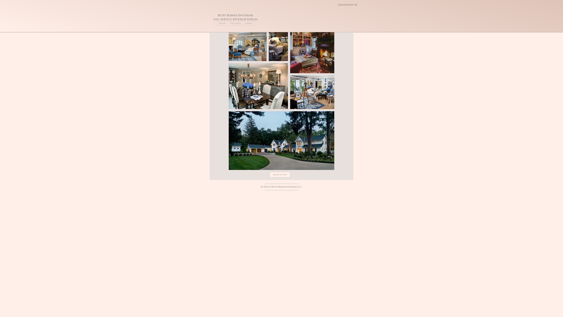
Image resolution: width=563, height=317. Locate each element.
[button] (235, 23)
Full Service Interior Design (235, 19)
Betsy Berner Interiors (235, 15)
